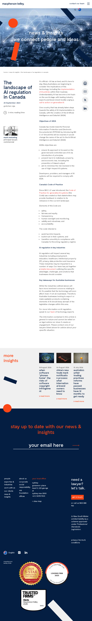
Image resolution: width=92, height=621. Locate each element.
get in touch (77, 497)
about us (23, 478)
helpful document (48, 269)
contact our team (76, 3)
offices (22, 496)
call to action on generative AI (51, 102)
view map (37, 501)
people (7, 478)
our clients (8, 491)
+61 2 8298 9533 (38, 496)
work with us (9, 487)
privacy (74, 540)
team (52, 312)
